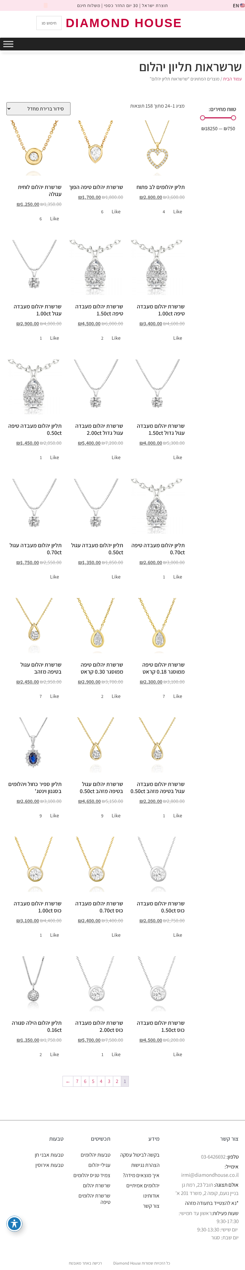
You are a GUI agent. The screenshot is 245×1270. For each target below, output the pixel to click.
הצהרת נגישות (145, 1164)
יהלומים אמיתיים (143, 1185)
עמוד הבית (232, 79)
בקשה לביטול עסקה (140, 1154)
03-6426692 (213, 1156)
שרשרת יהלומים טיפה (94, 1199)
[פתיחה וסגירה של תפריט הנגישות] (14, 1223)
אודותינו (151, 1195)
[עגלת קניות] (213, 22)
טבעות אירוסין (49, 1164)
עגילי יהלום (99, 1164)
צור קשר (151, 1205)
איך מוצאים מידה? (141, 1175)
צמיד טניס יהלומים (91, 1175)
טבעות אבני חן (49, 1154)
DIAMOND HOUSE (124, 23)
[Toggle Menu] (8, 44)
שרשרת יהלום (96, 1185)
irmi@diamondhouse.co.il (210, 1174)
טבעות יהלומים (95, 1154)
